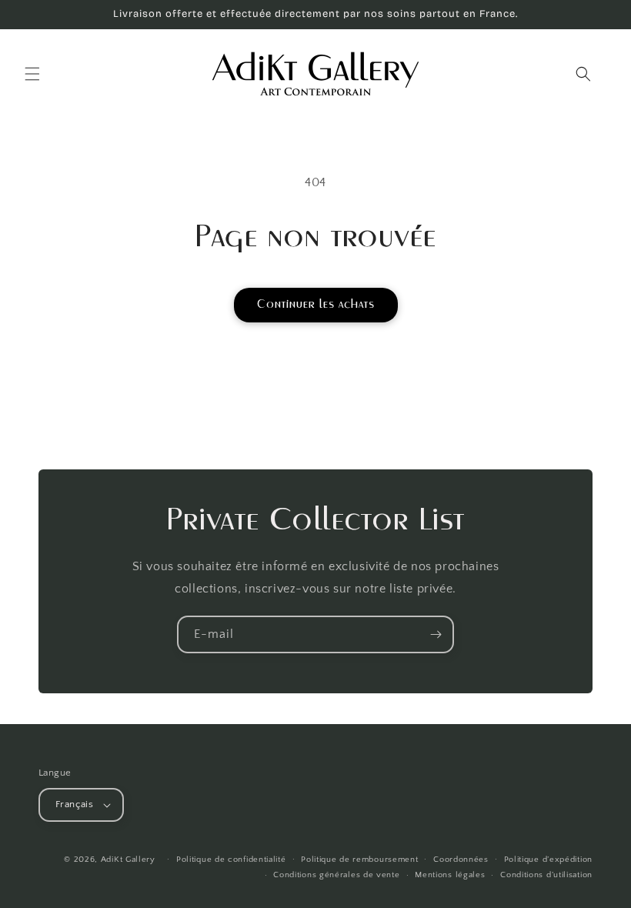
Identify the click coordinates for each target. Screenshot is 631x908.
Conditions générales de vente (336, 875)
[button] (32, 74)
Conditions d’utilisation (546, 875)
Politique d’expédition (548, 859)
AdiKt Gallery (128, 859)
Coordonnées (461, 859)
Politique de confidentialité (231, 859)
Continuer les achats (316, 304)
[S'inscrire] (435, 634)
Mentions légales (450, 875)
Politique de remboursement (359, 859)
